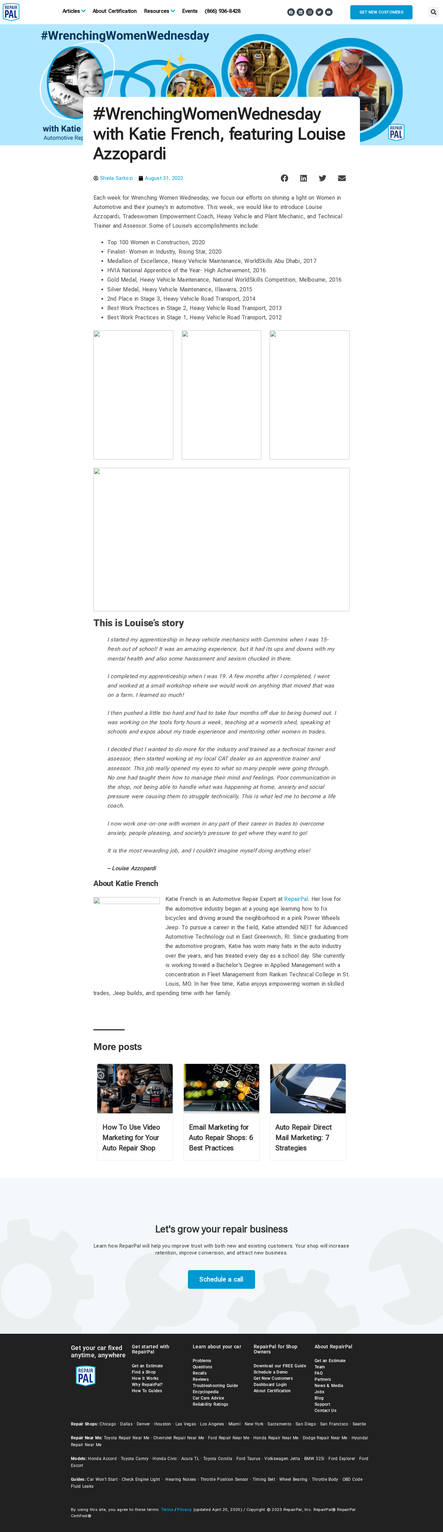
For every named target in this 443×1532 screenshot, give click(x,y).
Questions (203, 1367)
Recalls (200, 1373)
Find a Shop (144, 1372)
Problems (202, 1360)
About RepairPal (334, 1346)
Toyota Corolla (217, 1458)
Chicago (108, 1424)
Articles (71, 11)
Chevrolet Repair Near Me (178, 1437)
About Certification (115, 11)
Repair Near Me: (86, 1437)
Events (190, 11)
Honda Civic (165, 1458)
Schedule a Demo (271, 1372)
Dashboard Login (270, 1384)
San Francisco (334, 1424)
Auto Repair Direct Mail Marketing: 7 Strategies (303, 1137)
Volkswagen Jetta (282, 1458)
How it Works (145, 1378)
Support (322, 1404)
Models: (79, 1458)
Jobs (319, 1391)
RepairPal (296, 899)
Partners (323, 1379)
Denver (143, 1424)
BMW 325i (314, 1458)
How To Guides (147, 1390)
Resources (156, 11)
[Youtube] (329, 12)
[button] (433, 12)
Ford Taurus (248, 1458)
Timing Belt (264, 1479)
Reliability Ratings (210, 1404)
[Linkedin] (300, 12)
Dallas (126, 1424)
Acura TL (190, 1458)
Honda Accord (102, 1458)
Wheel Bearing (293, 1479)
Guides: (78, 1479)
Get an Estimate (147, 1366)
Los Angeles (212, 1424)
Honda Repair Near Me (276, 1437)
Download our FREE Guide (280, 1366)
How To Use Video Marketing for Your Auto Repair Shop (131, 1137)
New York (254, 1424)
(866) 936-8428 (222, 11)
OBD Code (352, 1479)
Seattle (359, 1424)
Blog (319, 1398)
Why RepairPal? (147, 1384)
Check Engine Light (141, 1479)
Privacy (184, 1509)
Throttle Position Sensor (224, 1479)
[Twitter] (319, 12)
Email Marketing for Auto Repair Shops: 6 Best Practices (221, 1137)
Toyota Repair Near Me (126, 1437)
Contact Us (325, 1410)
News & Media (329, 1385)
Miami (234, 1424)
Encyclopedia (206, 1391)
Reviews (201, 1379)
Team (320, 1367)
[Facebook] (291, 12)
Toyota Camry (135, 1458)
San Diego (306, 1424)
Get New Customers (273, 1378)
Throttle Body (325, 1479)
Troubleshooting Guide (215, 1385)
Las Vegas (185, 1424)
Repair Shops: (84, 1424)
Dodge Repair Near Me (325, 1437)
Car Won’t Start (102, 1479)
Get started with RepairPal (151, 1349)
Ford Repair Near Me (228, 1437)
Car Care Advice (208, 1398)
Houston (162, 1424)
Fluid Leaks (82, 1486)
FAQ (319, 1373)
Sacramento (279, 1424)
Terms (167, 1509)
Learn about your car (217, 1346)
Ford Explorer (341, 1458)
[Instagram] (310, 12)
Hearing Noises (180, 1479)
